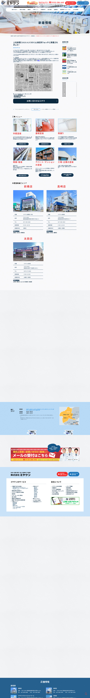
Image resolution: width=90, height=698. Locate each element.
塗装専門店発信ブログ (71, 491)
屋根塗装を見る (45, 144)
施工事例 (49, 9)
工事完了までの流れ (17, 486)
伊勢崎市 (23, 232)
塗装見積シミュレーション (65, 9)
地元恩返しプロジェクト (58, 491)
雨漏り (14, 504)
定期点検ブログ (70, 494)
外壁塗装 (15, 502)
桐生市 (18, 281)
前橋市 (14, 232)
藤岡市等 (38, 410)
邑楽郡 (30, 281)
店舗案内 (56, 9)
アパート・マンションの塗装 (19, 506)
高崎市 (48, 232)
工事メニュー (35, 9)
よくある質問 (75, 9)
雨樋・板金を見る (22, 175)
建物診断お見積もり (17, 490)
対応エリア (36, 486)
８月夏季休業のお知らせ (72, 67)
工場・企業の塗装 (17, 507)
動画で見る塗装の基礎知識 (18, 500)
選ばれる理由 (22, 9)
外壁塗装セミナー (37, 501)
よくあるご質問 (36, 500)
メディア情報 (69, 486)
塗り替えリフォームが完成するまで (20, 488)
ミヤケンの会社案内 (57, 486)
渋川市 (18, 232)
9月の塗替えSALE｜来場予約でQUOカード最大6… (71, 49)
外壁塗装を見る (22, 144)
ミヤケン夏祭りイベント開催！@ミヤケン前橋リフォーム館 (49, 109)
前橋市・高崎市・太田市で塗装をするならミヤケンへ (20, 36)
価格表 (29, 9)
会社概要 (80, 0)
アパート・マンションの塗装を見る (45, 175)
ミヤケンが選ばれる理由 (18, 492)
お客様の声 (43, 9)
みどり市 (23, 281)
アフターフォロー (16, 489)
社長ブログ (69, 489)
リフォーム (15, 508)
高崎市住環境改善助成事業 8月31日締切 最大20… (72, 56)
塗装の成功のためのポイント (19, 487)
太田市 (14, 281)
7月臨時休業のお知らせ (71, 72)
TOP (86, 694)
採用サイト (86, 0)
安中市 (51, 232)
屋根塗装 (15, 503)
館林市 (26, 281)
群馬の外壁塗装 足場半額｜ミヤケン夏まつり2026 (72, 62)
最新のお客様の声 (16, 498)
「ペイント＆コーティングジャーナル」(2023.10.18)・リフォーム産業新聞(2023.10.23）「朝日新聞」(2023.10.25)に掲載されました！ (22, 109)
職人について (36, 498)
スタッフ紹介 (55, 492)
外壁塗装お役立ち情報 (71, 492)
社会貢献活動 (55, 494)
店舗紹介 (54, 487)
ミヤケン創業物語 (56, 489)
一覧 (35, 109)
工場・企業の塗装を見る (67, 175)
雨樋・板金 (15, 505)
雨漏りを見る (67, 144)
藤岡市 (55, 232)
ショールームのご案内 (17, 495)
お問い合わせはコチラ (36, 101)
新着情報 (33, 36)
